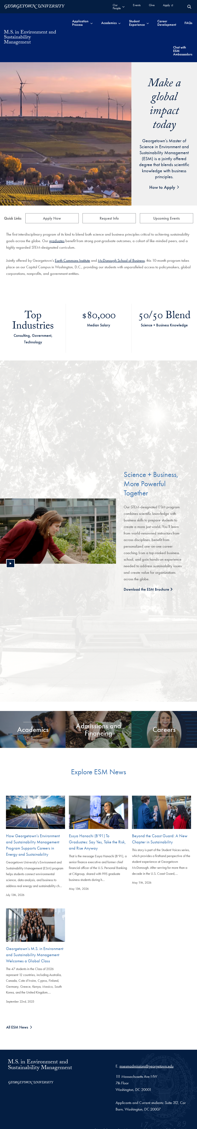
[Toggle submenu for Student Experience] (148, 23)
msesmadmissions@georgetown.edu (146, 1066)
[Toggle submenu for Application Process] (91, 23)
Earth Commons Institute (72, 260)
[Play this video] (10, 563)
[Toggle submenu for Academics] (119, 23)
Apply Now (52, 218)
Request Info (109, 218)
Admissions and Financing (98, 729)
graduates (56, 240)
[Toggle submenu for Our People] (123, 6)
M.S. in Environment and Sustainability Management (40, 1065)
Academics (33, 729)
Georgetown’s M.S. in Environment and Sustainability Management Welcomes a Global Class (34, 955)
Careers (164, 729)
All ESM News (17, 1027)
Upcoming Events (166, 218)
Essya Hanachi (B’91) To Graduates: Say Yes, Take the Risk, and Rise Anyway (97, 842)
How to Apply (162, 187)
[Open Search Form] (189, 7)
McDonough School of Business (121, 260)
